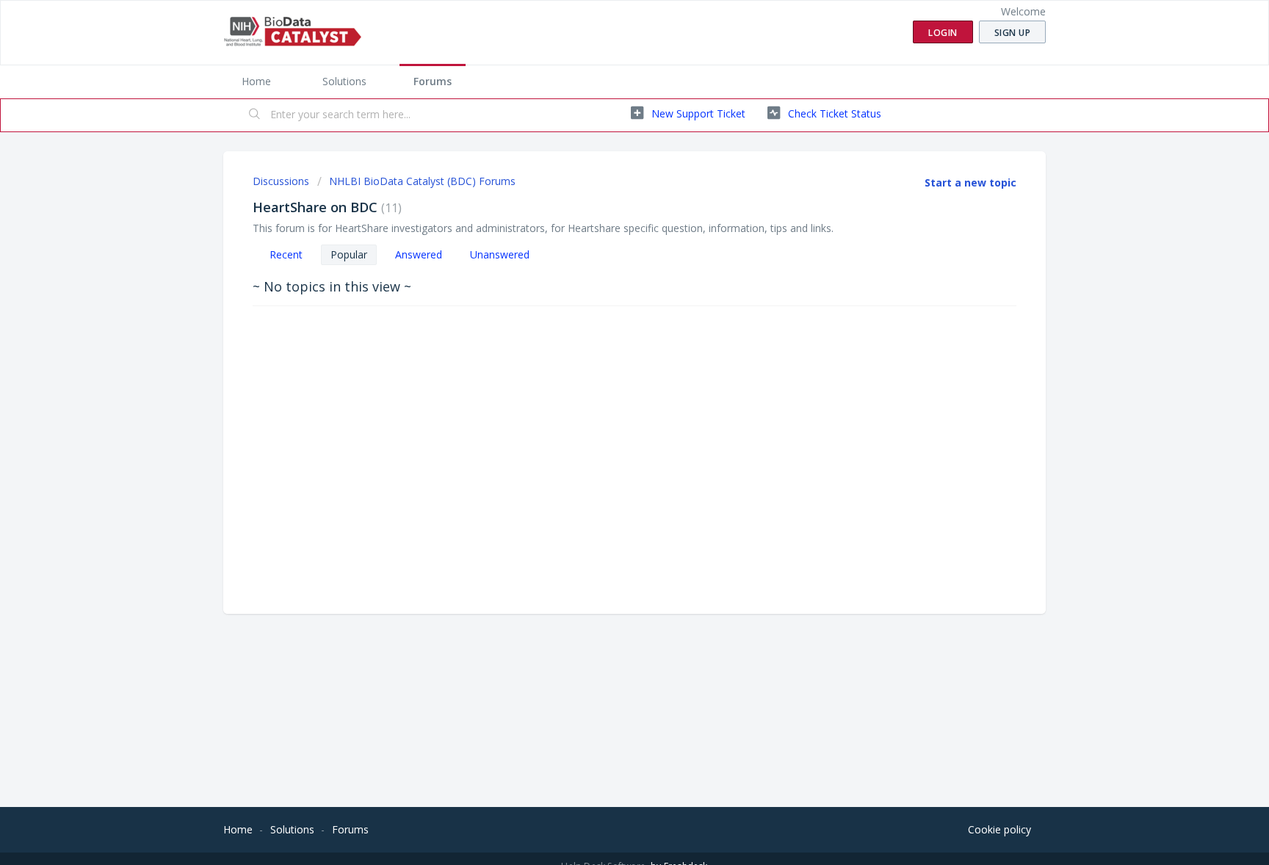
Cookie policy (999, 829)
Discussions (281, 181)
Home (256, 81)
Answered (418, 254)
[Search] (255, 115)
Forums (432, 81)
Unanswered (499, 254)
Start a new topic (970, 182)
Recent (286, 254)
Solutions (344, 81)
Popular (348, 254)
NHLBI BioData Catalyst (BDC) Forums (422, 181)
